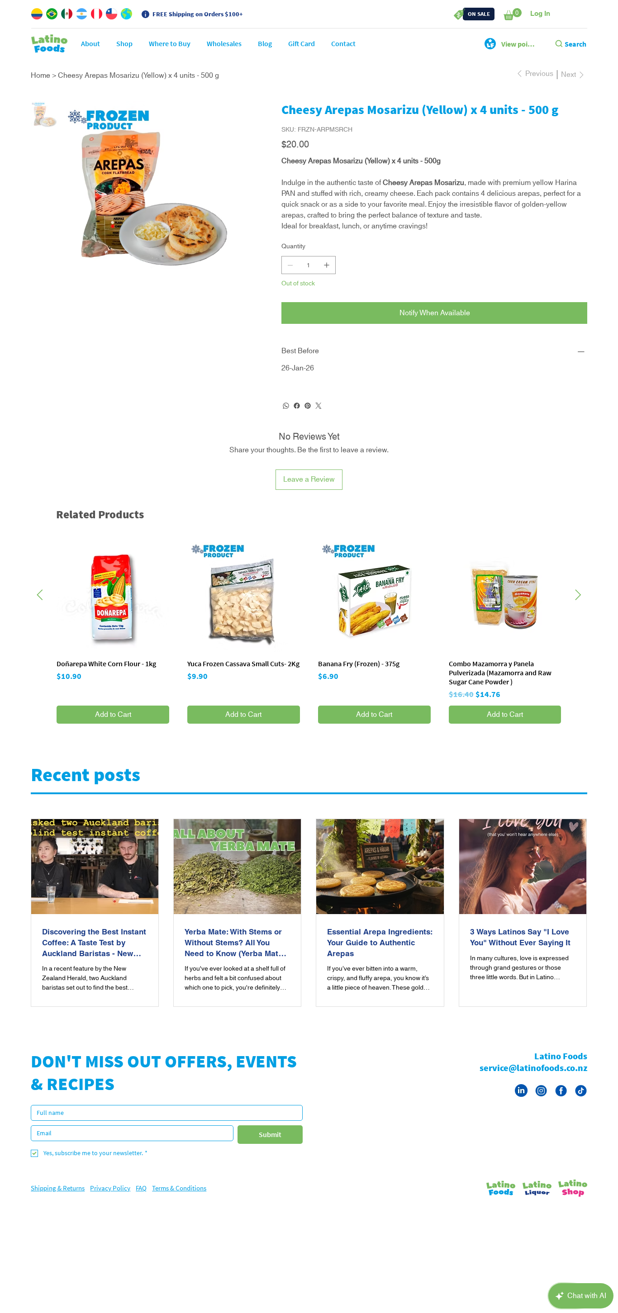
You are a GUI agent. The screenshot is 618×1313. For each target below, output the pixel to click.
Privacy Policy (110, 1198)
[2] (561, 1101)
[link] (513, 14)
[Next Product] (578, 606)
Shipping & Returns (58, 1198)
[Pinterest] (307, 416)
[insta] (541, 1101)
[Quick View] (113, 606)
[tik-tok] (581, 1101)
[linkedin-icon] (521, 1101)
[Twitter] (318, 416)
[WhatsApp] (285, 416)
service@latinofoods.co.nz (533, 1078)
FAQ (141, 1198)
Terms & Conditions (179, 1198)
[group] (309, 642)
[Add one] (327, 276)
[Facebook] (296, 416)
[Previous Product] (40, 606)
